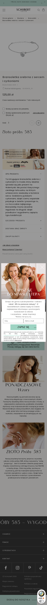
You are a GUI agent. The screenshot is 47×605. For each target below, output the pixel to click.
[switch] (41, 601)
